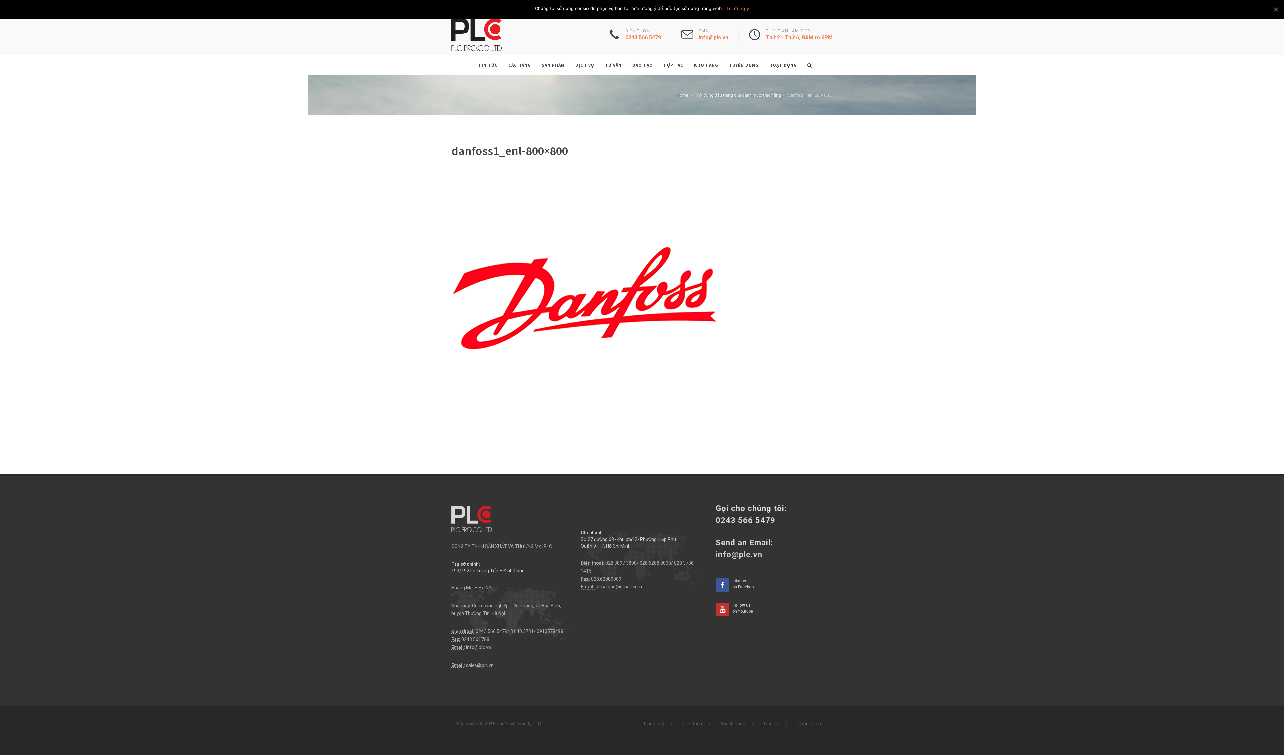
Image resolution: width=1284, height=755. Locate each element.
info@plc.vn (478, 647)
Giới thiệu (692, 723)
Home (682, 95)
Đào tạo (642, 65)
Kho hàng (706, 65)
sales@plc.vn (480, 665)
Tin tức (488, 65)
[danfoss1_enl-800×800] (585, 303)
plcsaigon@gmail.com (619, 586)
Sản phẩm (553, 65)
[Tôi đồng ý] (1275, 9)
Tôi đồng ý (737, 8)
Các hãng (519, 65)
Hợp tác (673, 65)
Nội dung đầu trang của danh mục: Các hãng (738, 95)
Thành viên (809, 723)
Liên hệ (771, 723)
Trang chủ (653, 723)
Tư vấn (613, 65)
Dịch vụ (584, 65)
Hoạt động (783, 65)
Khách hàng (733, 723)
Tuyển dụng (744, 65)
